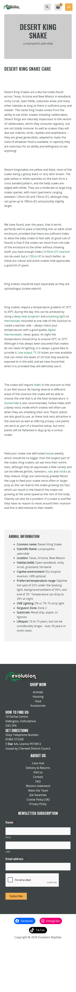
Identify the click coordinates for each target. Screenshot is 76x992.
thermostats (12, 321)
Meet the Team (38, 790)
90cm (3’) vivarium (58, 252)
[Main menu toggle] (68, 7)
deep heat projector (27, 316)
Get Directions (16, 730)
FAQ (38, 781)
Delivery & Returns (38, 768)
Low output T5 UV (29, 352)
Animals (38, 692)
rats (50, 471)
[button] (47, 7)
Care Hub (38, 763)
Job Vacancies (38, 795)
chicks (63, 471)
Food (38, 701)
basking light (56, 316)
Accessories (38, 706)
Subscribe (16, 896)
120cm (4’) (34, 256)
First (8, 837)
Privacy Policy (38, 804)
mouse (49, 453)
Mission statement (38, 786)
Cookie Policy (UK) (38, 799)
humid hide (11, 403)
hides (37, 385)
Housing (38, 696)
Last (8, 851)
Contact (38, 777)
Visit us (38, 772)
